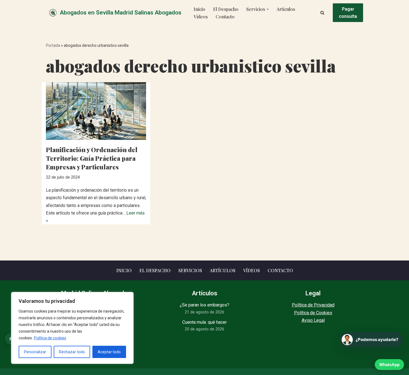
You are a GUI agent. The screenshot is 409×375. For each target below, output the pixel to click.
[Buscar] (322, 13)
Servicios (190, 270)
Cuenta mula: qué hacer (204, 322)
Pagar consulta (348, 12)
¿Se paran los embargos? (204, 305)
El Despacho (225, 9)
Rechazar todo (72, 352)
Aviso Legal (313, 320)
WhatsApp (389, 364)
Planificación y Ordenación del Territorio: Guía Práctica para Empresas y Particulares (91, 158)
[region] (72, 328)
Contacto (225, 17)
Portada (53, 45)
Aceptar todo (109, 352)
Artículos (286, 9)
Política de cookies (50, 338)
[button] (268, 9)
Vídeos (201, 17)
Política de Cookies (313, 312)
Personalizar (35, 352)
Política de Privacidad (313, 305)
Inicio (199, 9)
